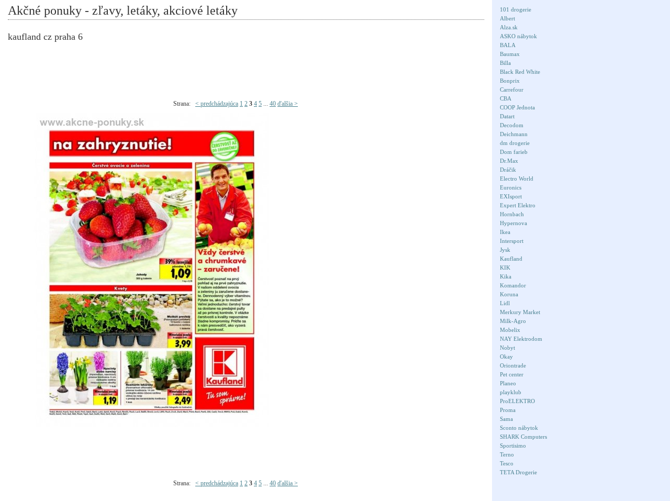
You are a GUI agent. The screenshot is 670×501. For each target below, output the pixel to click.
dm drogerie (515, 143)
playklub (510, 392)
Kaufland (511, 258)
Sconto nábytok (519, 428)
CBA (505, 98)
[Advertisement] (253, 71)
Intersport (511, 241)
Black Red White (520, 72)
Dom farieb (514, 152)
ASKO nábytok (518, 36)
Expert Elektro (517, 205)
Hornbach (512, 214)
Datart (507, 116)
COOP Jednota (517, 107)
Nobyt (507, 347)
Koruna (509, 294)
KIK (505, 267)
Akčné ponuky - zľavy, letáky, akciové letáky (123, 10)
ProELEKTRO (517, 401)
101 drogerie (515, 9)
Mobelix (510, 330)
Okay (506, 356)
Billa (505, 63)
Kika (505, 276)
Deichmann (514, 134)
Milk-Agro (513, 321)
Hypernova (513, 223)
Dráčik (508, 169)
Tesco (506, 463)
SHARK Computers (523, 436)
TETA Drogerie (518, 472)
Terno (507, 454)
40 (273, 103)
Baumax (510, 54)
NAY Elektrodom (521, 339)
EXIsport (511, 196)
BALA (508, 45)
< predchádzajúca (216, 103)
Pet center (511, 374)
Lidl (505, 303)
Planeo (508, 383)
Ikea (505, 232)
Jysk (505, 250)
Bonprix (510, 80)
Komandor (513, 285)
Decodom (511, 125)
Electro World (516, 178)
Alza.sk (509, 27)
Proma (508, 410)
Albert (507, 18)
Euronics (510, 187)
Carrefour (511, 89)
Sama (506, 419)
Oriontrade (513, 365)
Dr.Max (509, 161)
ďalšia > (287, 103)
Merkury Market (520, 312)
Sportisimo (513, 445)
